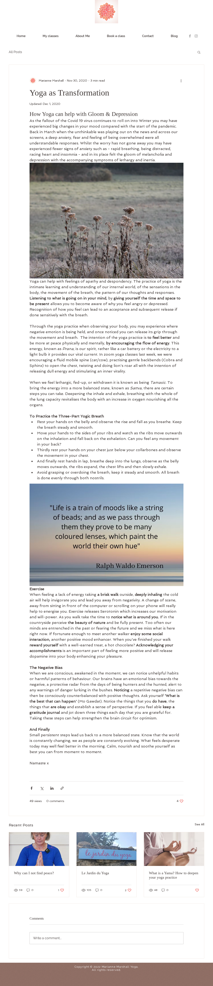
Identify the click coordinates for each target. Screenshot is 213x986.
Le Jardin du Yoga (95, 873)
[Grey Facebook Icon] (190, 36)
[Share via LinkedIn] (52, 788)
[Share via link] (62, 788)
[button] (199, 52)
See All (199, 824)
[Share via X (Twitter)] (42, 788)
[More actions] (180, 80)
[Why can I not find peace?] (39, 849)
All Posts (15, 52)
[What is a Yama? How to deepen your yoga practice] (174, 849)
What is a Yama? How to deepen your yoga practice (173, 875)
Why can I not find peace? (34, 873)
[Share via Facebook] (31, 788)
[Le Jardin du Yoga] (107, 849)
